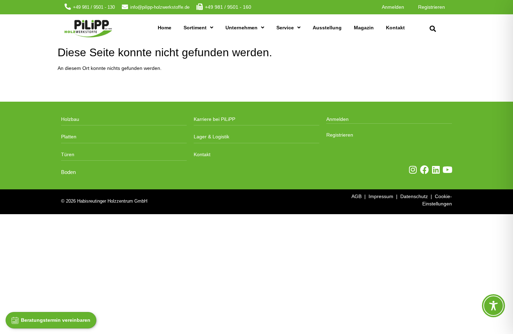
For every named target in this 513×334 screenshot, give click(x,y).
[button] (432, 29)
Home (164, 27)
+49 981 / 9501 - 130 (94, 7)
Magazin (364, 27)
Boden (68, 172)
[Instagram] (413, 169)
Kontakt (395, 27)
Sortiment (195, 27)
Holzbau (70, 119)
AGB (356, 196)
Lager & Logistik (211, 136)
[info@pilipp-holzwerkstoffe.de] (125, 6)
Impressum (381, 196)
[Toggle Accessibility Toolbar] (493, 306)
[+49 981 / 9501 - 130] (68, 6)
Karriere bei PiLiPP (214, 119)
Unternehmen (241, 27)
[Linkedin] (436, 169)
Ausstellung (327, 27)
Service (285, 27)
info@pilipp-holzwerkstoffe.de (159, 7)
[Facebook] (424, 169)
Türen (67, 154)
